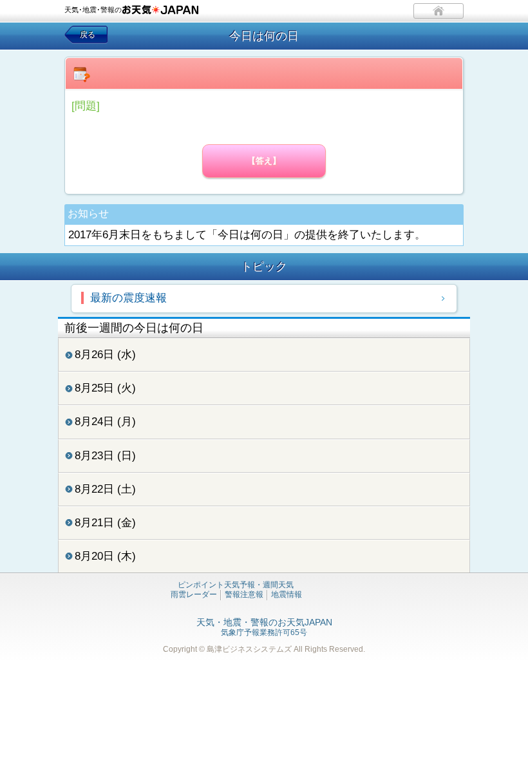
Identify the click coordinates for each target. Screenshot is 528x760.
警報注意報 (244, 594)
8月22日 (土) (105, 489)
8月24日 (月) (105, 421)
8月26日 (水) (105, 354)
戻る (87, 34)
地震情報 (286, 594)
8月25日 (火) (105, 388)
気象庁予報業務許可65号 (264, 628)
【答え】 (264, 161)
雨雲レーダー (194, 594)
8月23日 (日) (105, 456)
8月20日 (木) (105, 556)
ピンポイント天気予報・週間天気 (236, 584)
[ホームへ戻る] (438, 11)
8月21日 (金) (105, 523)
